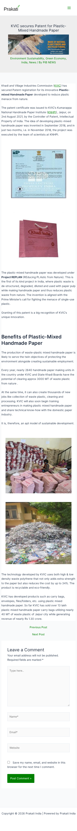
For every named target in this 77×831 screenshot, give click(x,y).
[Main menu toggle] (69, 8)
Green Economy (56, 58)
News (32, 62)
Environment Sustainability (27, 58)
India (24, 62)
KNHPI (52, 112)
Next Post (38, 634)
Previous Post (38, 627)
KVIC (57, 85)
